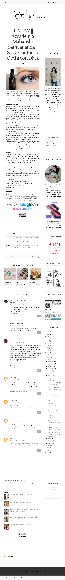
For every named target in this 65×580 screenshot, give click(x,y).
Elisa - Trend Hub (16, 323)
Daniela (13, 377)
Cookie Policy (54, 489)
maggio (50, 378)
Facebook (25, 368)
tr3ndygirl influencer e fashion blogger (22, 301)
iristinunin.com (49, 189)
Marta (12, 438)
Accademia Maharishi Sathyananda (20, 245)
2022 (48, 341)
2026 (48, 332)
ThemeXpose (17, 577)
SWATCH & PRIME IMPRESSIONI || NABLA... (21, 284)
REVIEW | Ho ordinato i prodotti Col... (8, 284)
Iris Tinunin (13, 538)
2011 (48, 450)
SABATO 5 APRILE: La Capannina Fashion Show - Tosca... (54, 434)
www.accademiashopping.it (20, 197)
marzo (50, 439)
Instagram (32, 368)
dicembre (51, 362)
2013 (48, 445)
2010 (48, 452)
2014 (48, 359)
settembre (51, 368)
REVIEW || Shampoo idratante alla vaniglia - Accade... (55, 406)
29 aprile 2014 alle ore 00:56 (17, 422)
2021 (48, 343)
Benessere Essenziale (26, 200)
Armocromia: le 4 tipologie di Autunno (21, 524)
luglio (49, 373)
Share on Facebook (14, 237)
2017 (48, 352)
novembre (51, 364)
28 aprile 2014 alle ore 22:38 (17, 380)
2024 (48, 336)
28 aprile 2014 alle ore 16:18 (17, 304)
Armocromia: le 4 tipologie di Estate (20, 502)
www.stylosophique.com (26, 542)
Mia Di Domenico (16, 340)
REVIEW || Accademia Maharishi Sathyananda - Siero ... (55, 389)
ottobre (50, 366)
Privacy (54, 488)
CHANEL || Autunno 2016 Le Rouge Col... (35, 284)
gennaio (50, 443)
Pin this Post (23, 241)
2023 (48, 339)
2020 (48, 345)
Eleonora (13, 419)
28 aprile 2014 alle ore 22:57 (17, 403)
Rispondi (39, 315)
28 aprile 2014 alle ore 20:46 (17, 325)
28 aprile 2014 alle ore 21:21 (17, 342)
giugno (50, 375)
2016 (48, 355)
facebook (48, 151)
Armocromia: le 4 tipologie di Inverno (21, 494)
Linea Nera (21, 97)
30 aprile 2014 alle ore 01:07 (17, 441)
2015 (48, 357)
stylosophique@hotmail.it (33, 548)
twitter (54, 145)
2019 (48, 348)
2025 (48, 334)
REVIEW (33, 245)
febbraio (50, 441)
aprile (49, 380)
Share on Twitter (32, 237)
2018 (48, 350)
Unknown (13, 400)
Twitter (38, 368)
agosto (50, 371)
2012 (48, 448)
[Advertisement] (54, 40)
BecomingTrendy (15, 368)
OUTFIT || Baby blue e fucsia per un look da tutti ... (54, 422)
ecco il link (22, 185)
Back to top (56, 578)
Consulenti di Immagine (53, 104)
